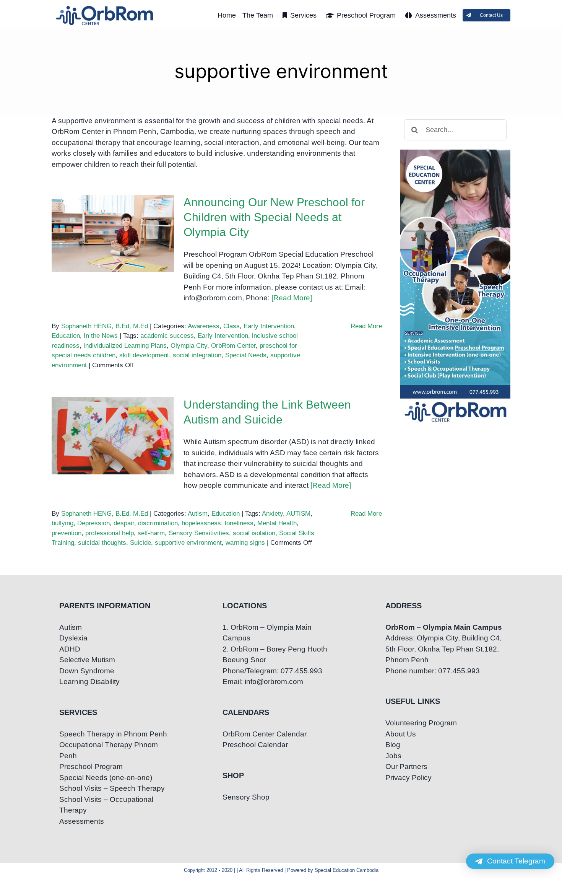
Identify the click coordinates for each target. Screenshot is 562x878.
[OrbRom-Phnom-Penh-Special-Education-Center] (105, 8)
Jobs (393, 756)
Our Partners (406, 766)
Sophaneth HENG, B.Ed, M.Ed (104, 326)
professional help (109, 533)
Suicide (140, 542)
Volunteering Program (421, 723)
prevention (66, 533)
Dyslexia (73, 638)
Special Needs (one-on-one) (105, 778)
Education (66, 335)
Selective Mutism (87, 660)
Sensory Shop (246, 797)
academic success (167, 335)
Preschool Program (91, 766)
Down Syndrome (86, 671)
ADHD (69, 649)
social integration (197, 355)
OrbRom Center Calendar (265, 734)
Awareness (203, 326)
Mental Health (277, 523)
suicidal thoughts (102, 542)
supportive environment (188, 542)
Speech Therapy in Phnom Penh (113, 734)
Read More (366, 326)
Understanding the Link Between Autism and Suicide (113, 417)
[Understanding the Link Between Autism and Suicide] (113, 435)
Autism (198, 513)
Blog (392, 745)
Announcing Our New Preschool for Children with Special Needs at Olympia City (113, 209)
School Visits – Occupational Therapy (106, 804)
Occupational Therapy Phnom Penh (108, 750)
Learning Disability (89, 682)
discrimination (158, 523)
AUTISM (298, 513)
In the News (101, 335)
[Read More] (291, 298)
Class (231, 326)
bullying (62, 523)
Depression (93, 523)
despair (124, 523)
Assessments (81, 821)
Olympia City (189, 345)
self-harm (151, 533)
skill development (144, 355)
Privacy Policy (408, 778)
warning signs (245, 542)
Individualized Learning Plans (125, 345)
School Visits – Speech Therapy (112, 788)
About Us (400, 734)
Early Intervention (269, 326)
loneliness (239, 523)
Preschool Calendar (255, 745)
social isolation (254, 533)
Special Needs (245, 355)
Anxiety (272, 513)
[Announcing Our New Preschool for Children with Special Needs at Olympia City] (113, 233)
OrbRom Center (233, 345)
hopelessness (201, 523)
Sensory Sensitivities (199, 533)
